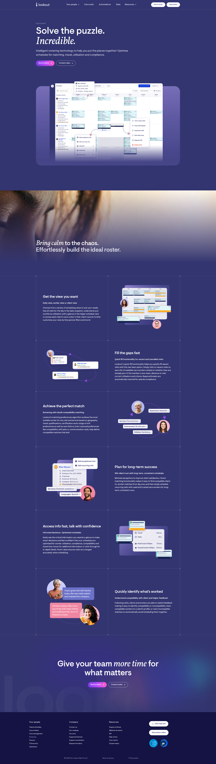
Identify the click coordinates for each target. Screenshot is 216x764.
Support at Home (115, 727)
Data (118, 5)
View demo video (159, 732)
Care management (36, 734)
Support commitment (76, 740)
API (110, 734)
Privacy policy (133, 758)
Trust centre (113, 740)
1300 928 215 (159, 724)
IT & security (33, 743)
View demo (173, 4)
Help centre (113, 737)
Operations (33, 747)
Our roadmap (74, 730)
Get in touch (158, 4)
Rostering (32, 737)
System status (114, 743)
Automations (105, 5)
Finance (32, 740)
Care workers (34, 730)
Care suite (89, 5)
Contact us (73, 727)
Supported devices (76, 737)
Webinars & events (115, 730)
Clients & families (35, 727)
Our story (72, 734)
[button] (73, 4)
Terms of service (108, 758)
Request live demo (75, 743)
